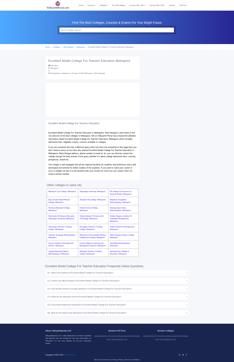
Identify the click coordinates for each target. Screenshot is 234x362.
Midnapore (81, 47)
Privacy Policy (118, 360)
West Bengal (68, 47)
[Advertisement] (92, 100)
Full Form (183, 5)
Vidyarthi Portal (70, 355)
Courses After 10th (156, 5)
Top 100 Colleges (118, 5)
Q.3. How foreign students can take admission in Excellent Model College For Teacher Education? (89, 289)
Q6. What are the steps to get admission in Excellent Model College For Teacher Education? (87, 313)
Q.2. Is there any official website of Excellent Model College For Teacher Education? (83, 281)
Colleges (103, 5)
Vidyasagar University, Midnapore (92, 191)
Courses (91, 5)
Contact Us (107, 360)
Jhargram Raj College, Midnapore (93, 200)
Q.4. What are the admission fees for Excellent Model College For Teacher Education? (84, 297)
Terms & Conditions (132, 360)
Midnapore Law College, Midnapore (62, 191)
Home (81, 5)
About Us (98, 360)
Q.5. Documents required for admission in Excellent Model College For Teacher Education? (86, 305)
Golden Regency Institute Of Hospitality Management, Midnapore (121, 218)
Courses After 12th (136, 5)
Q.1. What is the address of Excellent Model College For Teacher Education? (80, 273)
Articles (172, 5)
